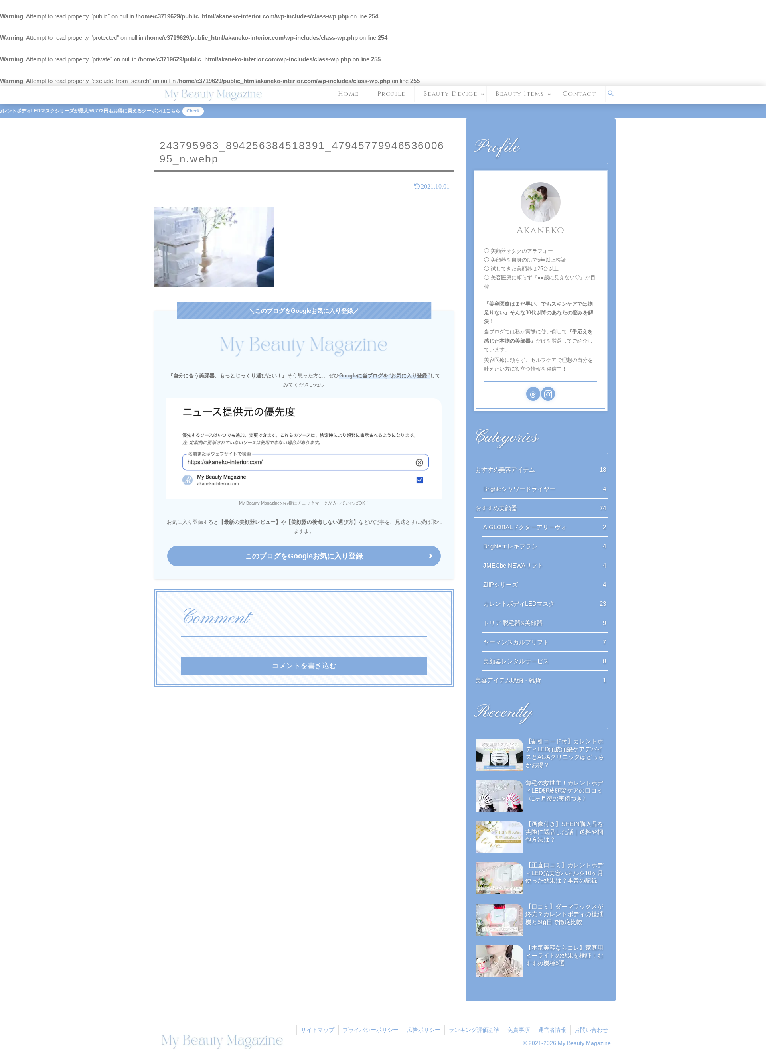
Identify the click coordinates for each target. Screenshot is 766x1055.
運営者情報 (552, 1030)
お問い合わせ (591, 1030)
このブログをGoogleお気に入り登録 (304, 556)
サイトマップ (317, 1030)
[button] (487, 731)
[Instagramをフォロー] (548, 394)
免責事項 (518, 1030)
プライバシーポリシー (371, 1030)
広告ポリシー (423, 1030)
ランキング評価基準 (474, 1030)
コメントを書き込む (304, 666)
